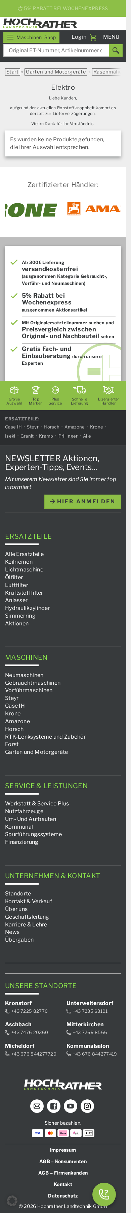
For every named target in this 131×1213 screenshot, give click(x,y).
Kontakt (63, 1184)
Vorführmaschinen (29, 690)
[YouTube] (70, 1106)
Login (79, 37)
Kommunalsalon (88, 1046)
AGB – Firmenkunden (63, 1173)
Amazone (74, 427)
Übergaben (19, 940)
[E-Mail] (37, 1106)
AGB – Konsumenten (63, 1161)
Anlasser (16, 600)
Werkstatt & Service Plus (37, 803)
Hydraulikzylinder (27, 608)
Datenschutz (63, 1196)
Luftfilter (16, 585)
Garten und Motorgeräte (56, 72)
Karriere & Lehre (26, 924)
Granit (27, 436)
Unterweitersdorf (90, 1003)
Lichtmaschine (24, 569)
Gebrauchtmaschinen (32, 683)
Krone (96, 427)
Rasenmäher (108, 72)
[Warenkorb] (93, 37)
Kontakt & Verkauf (28, 901)
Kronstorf (18, 1003)
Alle (87, 436)
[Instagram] (87, 1106)
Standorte (18, 894)
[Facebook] (53, 1106)
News (12, 932)
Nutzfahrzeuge (24, 811)
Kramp (46, 436)
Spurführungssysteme (33, 834)
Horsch (51, 427)
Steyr (33, 427)
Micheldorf (19, 1046)
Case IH (13, 427)
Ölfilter (14, 577)
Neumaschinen (24, 675)
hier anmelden (85, 501)
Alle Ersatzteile (24, 554)
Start (12, 72)
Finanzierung (22, 842)
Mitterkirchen (85, 1025)
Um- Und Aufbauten (30, 819)
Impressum (63, 1150)
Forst (12, 744)
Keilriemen (19, 562)
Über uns (16, 909)
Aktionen (17, 623)
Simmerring (20, 616)
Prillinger (68, 436)
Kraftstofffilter (24, 593)
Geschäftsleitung (27, 917)
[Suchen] (116, 50)
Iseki (10, 436)
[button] (12, 1201)
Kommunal (19, 827)
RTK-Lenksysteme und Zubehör (45, 737)
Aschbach (18, 1025)
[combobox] (63, 50)
